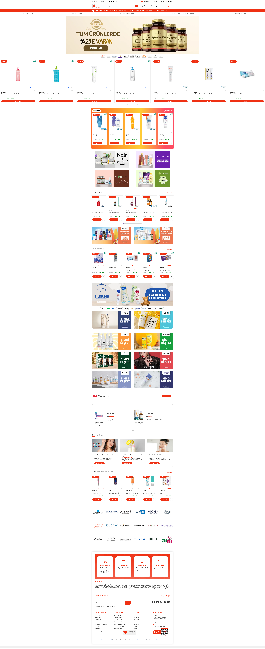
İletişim (135, 628)
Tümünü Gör (164, 10)
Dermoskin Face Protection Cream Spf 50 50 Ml (126, 93)
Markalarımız (136, 626)
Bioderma (3, 92)
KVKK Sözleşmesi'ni (100, 606)
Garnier (145, 490)
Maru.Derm (145, 211)
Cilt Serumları (98, 622)
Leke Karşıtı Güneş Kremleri (101, 624)
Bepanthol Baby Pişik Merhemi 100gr (162, 93)
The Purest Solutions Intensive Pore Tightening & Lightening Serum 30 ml (115, 213)
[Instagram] (165, 602)
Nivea (110, 490)
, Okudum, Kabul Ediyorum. (106, 606)
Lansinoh (112, 134)
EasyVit (145, 267)
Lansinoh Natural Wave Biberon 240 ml (115, 136)
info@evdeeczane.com (159, 1)
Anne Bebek (99, 10)
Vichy (93, 211)
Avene (78, 92)
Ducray (144, 134)
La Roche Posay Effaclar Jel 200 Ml (99, 136)
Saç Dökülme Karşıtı (99, 631)
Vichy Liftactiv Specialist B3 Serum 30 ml (98, 213)
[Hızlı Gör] (104, 143)
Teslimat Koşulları (118, 615)
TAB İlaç (128, 267)
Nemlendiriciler (98, 617)
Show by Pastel (95, 490)
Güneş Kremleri (122, 10)
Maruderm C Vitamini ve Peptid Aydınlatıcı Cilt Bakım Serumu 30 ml (149, 213)
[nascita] (132, 294)
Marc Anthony (129, 490)
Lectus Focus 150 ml (113, 269)
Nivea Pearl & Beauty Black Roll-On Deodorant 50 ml (115, 493)
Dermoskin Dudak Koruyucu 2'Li (166, 493)
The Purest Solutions (114, 211)
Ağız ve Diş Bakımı (139, 10)
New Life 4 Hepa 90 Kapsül (98, 269)
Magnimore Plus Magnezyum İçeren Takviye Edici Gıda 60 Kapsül (166, 270)
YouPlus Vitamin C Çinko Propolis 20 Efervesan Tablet (242, 93)
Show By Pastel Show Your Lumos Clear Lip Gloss (98, 493)
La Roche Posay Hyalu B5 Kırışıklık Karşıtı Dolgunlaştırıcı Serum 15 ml (166, 213)
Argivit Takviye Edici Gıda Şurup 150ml (138, 423)
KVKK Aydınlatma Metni (119, 624)
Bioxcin (127, 134)
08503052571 (171, 1)
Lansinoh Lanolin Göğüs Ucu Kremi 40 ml (99, 424)
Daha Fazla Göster (168, 110)
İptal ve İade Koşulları (119, 621)
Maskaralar (97, 628)
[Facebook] (153, 602)
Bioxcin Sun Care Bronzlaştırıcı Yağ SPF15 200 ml (131, 136)
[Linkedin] (168, 602)
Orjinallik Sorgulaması (119, 626)
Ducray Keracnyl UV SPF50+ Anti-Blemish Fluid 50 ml (148, 136)
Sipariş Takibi (136, 624)
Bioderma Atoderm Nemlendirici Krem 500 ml (49, 93)
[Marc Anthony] (132, 35)
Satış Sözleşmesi (118, 619)
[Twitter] (157, 602)
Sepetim (135, 622)
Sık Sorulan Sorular (118, 628)
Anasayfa (136, 615)
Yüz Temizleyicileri (99, 615)
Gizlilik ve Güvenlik (118, 622)
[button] (127, 104)
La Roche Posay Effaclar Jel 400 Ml (200, 93)
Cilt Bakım (106, 10)
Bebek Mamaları (98, 619)
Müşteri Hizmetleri (137, 621)
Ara (136, 6)
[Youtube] (161, 602)
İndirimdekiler (136, 619)
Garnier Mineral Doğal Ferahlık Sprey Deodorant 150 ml (149, 493)
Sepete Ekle (18, 101)
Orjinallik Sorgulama (112, 1)
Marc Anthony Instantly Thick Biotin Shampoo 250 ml (132, 493)
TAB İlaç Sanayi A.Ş (113, 267)
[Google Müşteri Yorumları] (129, 634)
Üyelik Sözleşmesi (118, 617)
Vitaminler (97, 630)
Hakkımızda (95, 1)
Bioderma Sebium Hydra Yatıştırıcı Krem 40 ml (11, 93)
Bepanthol (156, 92)
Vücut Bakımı (113, 10)
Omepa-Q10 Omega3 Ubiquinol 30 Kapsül (131, 270)
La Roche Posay (195, 92)
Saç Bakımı (130, 10)
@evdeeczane (146, 1)
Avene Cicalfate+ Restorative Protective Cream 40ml (89, 93)
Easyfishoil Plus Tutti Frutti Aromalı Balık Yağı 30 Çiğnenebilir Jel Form (149, 270)
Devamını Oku (99, 463)
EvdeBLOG (103, 1)
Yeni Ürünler (136, 617)
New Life (94, 267)
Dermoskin (118, 92)
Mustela (161, 134)
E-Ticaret (128, 646)
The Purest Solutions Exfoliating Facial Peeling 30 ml (131, 213)
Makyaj (157, 10)
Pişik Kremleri (98, 621)
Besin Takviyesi (149, 10)
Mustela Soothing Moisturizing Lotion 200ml (165, 136)
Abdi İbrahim (233, 92)
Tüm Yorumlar (167, 396)
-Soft (125, 646)
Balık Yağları (97, 626)
